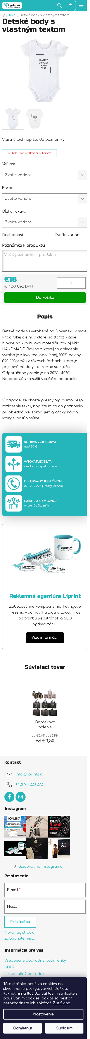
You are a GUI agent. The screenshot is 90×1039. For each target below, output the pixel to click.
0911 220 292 (32, 485)
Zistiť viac (61, 1003)
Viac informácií (45, 638)
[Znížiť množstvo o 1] (60, 283)
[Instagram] (21, 797)
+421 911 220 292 (29, 784)
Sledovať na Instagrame (40, 867)
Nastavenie (43, 1014)
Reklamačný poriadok (24, 974)
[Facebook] (9, 797)
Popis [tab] (45, 317)
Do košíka (45, 298)
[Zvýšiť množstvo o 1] (82, 283)
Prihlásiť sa (20, 922)
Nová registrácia (19, 933)
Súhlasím (64, 1028)
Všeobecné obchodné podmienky (35, 961)
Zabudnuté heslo (19, 938)
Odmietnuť (22, 1028)
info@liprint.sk (53, 485)
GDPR (9, 967)
